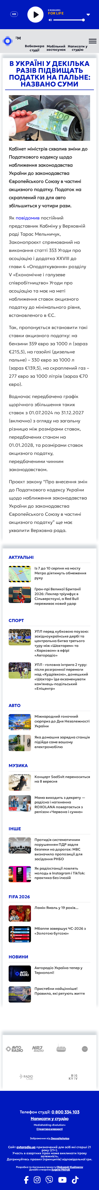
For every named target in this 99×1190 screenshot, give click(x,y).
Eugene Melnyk (61, 1169)
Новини (18, 957)
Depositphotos (60, 1138)
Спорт (16, 620)
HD (14, 14)
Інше (15, 829)
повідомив (28, 218)
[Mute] (50, 20)
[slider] (69, 20)
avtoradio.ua (26, 1147)
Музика (18, 765)
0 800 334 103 (65, 1111)
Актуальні (21, 557)
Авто (15, 705)
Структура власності (50, 1129)
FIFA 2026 (19, 897)
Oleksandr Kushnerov (70, 1167)
